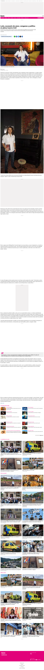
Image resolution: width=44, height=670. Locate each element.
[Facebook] (16, 36)
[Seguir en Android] (30, 653)
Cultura (9, 17)
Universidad (18, 17)
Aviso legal (22, 666)
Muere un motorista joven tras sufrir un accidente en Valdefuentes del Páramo (31, 454)
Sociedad (12, 17)
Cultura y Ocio (2, 403)
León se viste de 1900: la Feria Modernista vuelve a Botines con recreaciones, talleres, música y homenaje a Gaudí (11, 521)
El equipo (22, 664)
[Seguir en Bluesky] (30, 659)
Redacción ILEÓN (24, 455)
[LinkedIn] (22, 36)
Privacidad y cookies (22, 665)
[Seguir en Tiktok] (37, 659)
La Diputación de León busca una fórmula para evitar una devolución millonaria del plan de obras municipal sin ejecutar (32, 488)
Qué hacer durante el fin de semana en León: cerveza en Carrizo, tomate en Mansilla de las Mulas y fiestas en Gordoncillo (32, 505)
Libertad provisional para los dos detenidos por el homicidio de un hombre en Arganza (9, 471)
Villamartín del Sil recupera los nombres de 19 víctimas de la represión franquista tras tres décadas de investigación (11, 569)
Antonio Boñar (24, 620)
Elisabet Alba (24, 589)
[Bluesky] (18, 36)
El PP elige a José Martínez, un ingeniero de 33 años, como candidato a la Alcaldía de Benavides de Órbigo (32, 553)
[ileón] (6, 652)
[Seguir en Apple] (31, 653)
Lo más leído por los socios (5, 439)
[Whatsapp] (14, 36)
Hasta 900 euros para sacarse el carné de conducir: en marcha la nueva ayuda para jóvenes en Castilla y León (32, 537)
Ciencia (15, 17)
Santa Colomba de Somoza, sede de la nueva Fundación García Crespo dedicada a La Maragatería (10, 636)
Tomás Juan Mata (24, 471)
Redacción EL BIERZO (3, 570)
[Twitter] (20, 36)
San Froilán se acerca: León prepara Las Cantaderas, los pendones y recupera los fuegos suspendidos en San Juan (11, 620)
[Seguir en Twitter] (31, 659)
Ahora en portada (3, 473)
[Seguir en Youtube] (36, 659)
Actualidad (2, 17)
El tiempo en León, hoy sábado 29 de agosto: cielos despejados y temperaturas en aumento (10, 604)
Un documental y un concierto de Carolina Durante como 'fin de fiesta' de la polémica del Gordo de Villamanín (32, 521)
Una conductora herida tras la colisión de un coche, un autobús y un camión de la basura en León (10, 553)
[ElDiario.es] (40, 17)
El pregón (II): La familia (26, 619)
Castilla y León (26, 17)
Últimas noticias (3, 572)
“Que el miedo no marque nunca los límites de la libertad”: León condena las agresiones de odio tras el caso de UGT (11, 454)
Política (6, 17)
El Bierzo (22, 17)
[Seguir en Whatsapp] (38, 659)
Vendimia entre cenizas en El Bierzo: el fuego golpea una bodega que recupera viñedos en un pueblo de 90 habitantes (11, 488)
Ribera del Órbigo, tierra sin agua (28, 470)
